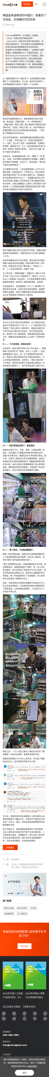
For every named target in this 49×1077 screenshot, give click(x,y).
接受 (24, 1072)
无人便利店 (22, 913)
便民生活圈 (9, 908)
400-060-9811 (11, 1035)
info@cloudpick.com (15, 1045)
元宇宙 (33, 908)
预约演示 (27, 4)
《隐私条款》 (32, 1066)
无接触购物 (9, 913)
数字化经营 (22, 908)
